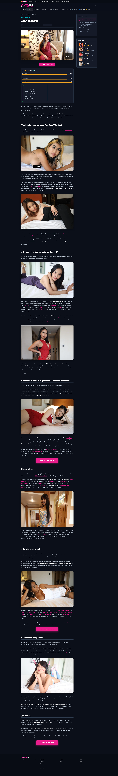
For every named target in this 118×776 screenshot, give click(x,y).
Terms (81, 761)
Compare (36, 9)
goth (48, 321)
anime (55, 481)
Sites (29, 9)
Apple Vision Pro (47, 614)
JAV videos (32, 241)
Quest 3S (52, 1)
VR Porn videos (28, 305)
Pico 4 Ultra (56, 612)
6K (48, 391)
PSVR (33, 612)
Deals (88, 9)
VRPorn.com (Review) (41, 476)
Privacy (81, 759)
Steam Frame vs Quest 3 (65, 1)
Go (41, 614)
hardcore (39, 237)
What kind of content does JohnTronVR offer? (86, 20)
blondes (46, 319)
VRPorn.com (36, 1)
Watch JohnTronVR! (47, 64)
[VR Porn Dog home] (27, 5)
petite (30, 186)
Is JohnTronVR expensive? (84, 31)
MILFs (41, 307)
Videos (63, 9)
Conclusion (81, 33)
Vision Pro (57, 1)
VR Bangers (42, 1)
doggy (63, 233)
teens (39, 186)
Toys (50, 9)
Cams (68, 9)
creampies (23, 235)
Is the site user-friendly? (84, 29)
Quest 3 (47, 1)
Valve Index (63, 612)
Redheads (57, 319)
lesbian (65, 481)
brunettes (39, 319)
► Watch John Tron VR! (47, 460)
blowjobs (54, 233)
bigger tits (59, 317)
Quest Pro (23, 612)
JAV (25, 654)
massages (51, 237)
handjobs (48, 233)
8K (36, 449)
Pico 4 (50, 612)
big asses (52, 317)
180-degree (69, 438)
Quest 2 (59, 610)
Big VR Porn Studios (51, 449)
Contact (81, 763)
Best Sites (42, 759)
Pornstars (82, 9)
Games (44, 9)
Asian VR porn (68, 130)
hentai (61, 481)
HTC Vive (29, 612)
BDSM (26, 483)
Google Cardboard (67, 614)
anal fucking (30, 235)
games (67, 652)
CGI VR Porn (62, 652)
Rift (38, 614)
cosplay (23, 483)
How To (55, 9)
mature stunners (42, 309)
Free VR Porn (30, 1)
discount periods (42, 534)
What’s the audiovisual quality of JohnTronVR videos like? (85, 25)
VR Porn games (41, 485)
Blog (61, 766)
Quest (54, 610)
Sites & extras (81, 27)
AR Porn (74, 9)
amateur (41, 483)
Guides (41, 766)
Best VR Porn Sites (27, 14)
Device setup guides (65, 622)
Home (23, 9)
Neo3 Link (45, 612)
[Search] (96, 5)
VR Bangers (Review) (37, 451)
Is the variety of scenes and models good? (87, 22)
